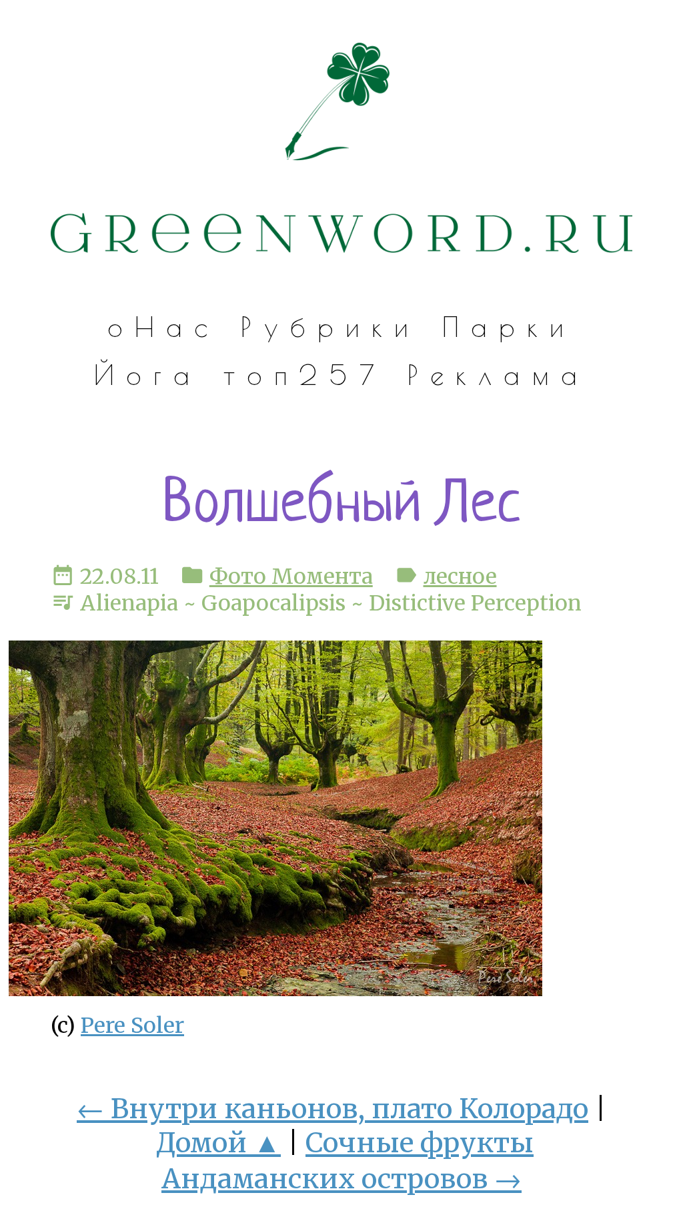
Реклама (498, 374)
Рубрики (330, 326)
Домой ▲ (218, 1143)
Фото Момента (291, 576)
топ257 (304, 374)
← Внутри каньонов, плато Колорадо (332, 1109)
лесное (460, 576)
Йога (148, 374)
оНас (163, 326)
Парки (509, 326)
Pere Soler (132, 1025)
